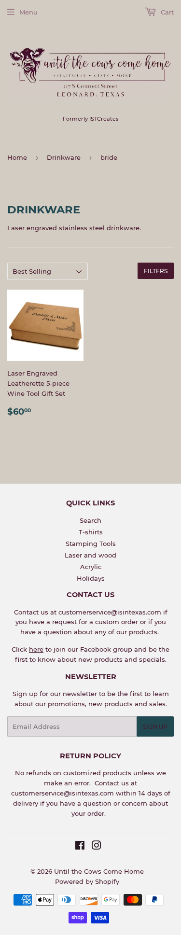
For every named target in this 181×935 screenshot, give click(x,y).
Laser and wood (90, 555)
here (36, 649)
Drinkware (64, 157)
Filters (155, 271)
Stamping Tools (91, 543)
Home (17, 157)
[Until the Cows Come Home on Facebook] (80, 847)
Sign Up (155, 726)
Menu (28, 12)
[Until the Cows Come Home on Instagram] (96, 847)
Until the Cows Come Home (99, 871)
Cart (166, 12)
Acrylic (90, 567)
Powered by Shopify (87, 881)
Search (90, 520)
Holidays (91, 578)
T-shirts (91, 532)
